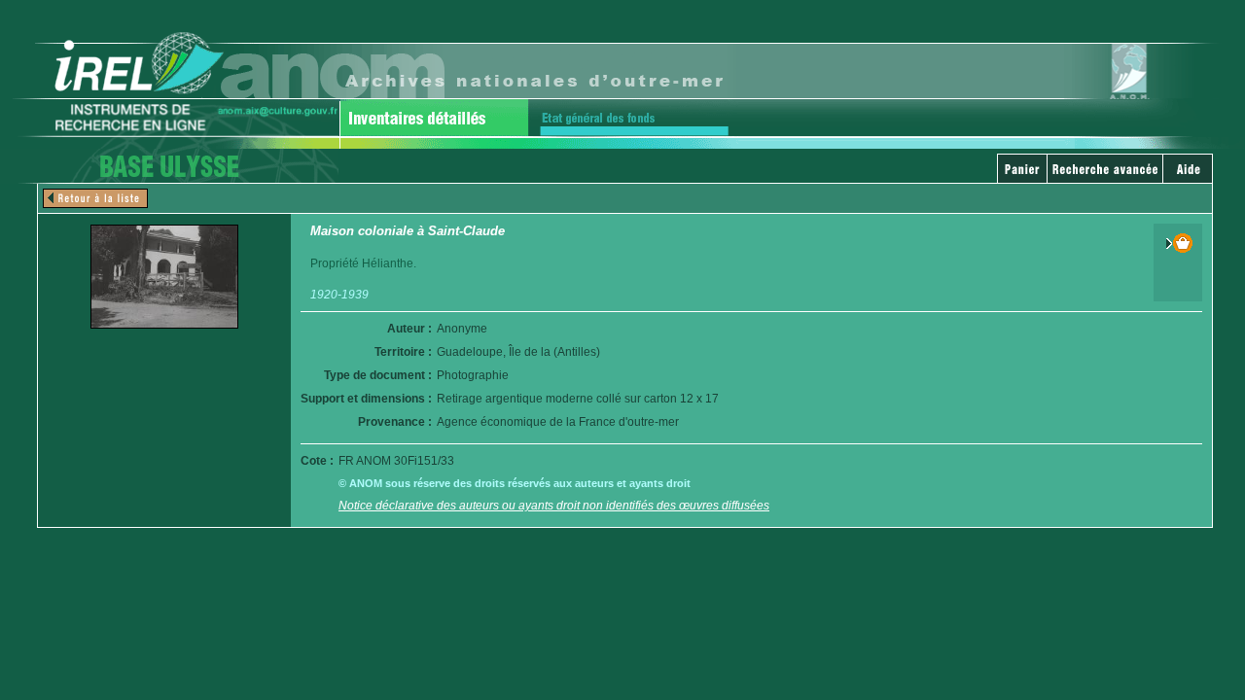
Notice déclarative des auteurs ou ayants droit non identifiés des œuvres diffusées (553, 505)
